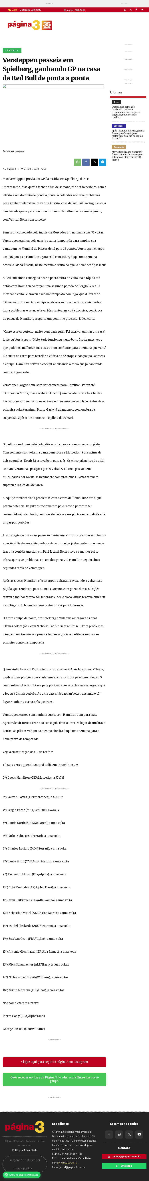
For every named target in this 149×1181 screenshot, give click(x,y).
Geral (116, 102)
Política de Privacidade (24, 1150)
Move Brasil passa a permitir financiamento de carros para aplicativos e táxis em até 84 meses (127, 156)
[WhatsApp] (77, 162)
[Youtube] (142, 10)
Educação (119, 126)
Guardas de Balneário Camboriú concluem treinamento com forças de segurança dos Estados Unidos (126, 112)
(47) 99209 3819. (67, 1162)
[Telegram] (102, 162)
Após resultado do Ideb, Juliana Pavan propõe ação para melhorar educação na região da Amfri (128, 134)
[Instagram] (125, 10)
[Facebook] (136, 10)
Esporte (12, 50)
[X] (94, 162)
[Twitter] (130, 10)
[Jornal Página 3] (30, 25)
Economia (119, 147)
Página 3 (11, 169)
